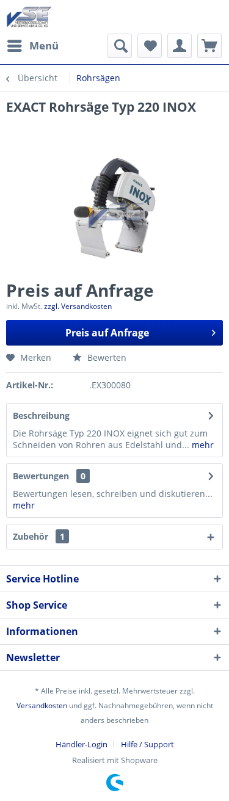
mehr (201, 445)
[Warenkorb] (209, 46)
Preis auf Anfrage (107, 332)
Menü (44, 45)
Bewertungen (41, 476)
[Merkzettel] (149, 46)
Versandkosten (41, 705)
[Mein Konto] (179, 46)
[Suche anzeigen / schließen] (119, 46)
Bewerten (105, 357)
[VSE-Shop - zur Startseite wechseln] (29, 16)
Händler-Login (81, 744)
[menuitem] (32, 46)
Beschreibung (41, 415)
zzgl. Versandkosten (78, 306)
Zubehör (39, 536)
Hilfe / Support (147, 744)
